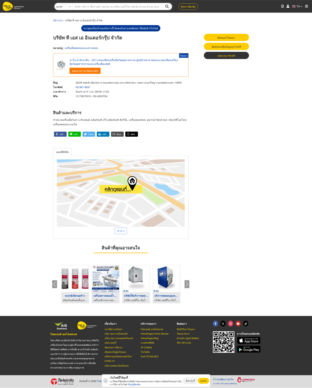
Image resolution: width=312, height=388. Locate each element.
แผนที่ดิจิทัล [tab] (62, 152)
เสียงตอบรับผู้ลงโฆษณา (116, 351)
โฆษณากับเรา (183, 333)
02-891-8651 (83, 87)
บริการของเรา (148, 323)
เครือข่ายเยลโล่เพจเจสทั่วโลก (118, 356)
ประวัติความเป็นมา (114, 329)
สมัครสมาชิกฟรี (226, 55)
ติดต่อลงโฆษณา (226, 37)
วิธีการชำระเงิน (184, 342)
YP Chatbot (146, 347)
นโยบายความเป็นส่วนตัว (116, 333)
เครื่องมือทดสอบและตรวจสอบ (81, 48)
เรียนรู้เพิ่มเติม (134, 384)
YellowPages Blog (150, 338)
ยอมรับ (203, 380)
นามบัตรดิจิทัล (147, 342)
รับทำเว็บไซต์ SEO (149, 356)
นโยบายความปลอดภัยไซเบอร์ (119, 338)
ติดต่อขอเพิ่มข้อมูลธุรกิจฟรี (226, 46)
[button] (60, 134)
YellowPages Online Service (154, 333)
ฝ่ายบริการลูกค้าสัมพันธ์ (188, 338)
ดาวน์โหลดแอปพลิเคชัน (248, 333)
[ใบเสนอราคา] (282, 6)
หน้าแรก (57, 20)
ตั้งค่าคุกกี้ (190, 380)
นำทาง (121, 231)
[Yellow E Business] (215, 323)
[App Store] (249, 340)
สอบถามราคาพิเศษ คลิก (85, 71)
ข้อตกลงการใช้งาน (113, 347)
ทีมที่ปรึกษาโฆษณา (186, 329)
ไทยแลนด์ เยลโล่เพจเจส (63, 334)
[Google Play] (249, 349)
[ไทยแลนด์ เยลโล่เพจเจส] (223, 323)
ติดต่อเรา (182, 323)
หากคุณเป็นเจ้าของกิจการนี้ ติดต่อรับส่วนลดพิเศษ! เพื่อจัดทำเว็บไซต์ (121, 28)
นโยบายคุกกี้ (110, 342)
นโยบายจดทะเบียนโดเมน (117, 365)
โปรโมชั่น (145, 351)
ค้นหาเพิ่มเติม (188, 6)
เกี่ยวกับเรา (111, 323)
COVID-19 (109, 360)
